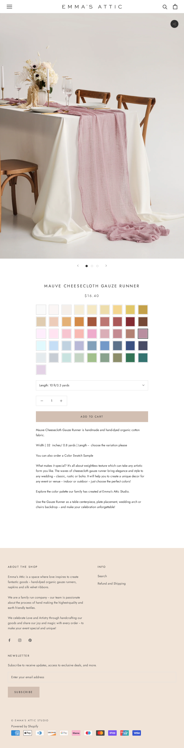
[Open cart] (175, 6)
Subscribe (23, 692)
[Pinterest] (30, 639)
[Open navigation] (9, 7)
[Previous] (78, 266)
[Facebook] (9, 639)
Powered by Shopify (24, 726)
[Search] (165, 6)
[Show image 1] (86, 266)
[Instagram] (19, 639)
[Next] (106, 266)
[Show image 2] (92, 266)
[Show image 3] (97, 266)
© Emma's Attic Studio (30, 720)
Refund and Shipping (112, 583)
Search (102, 576)
